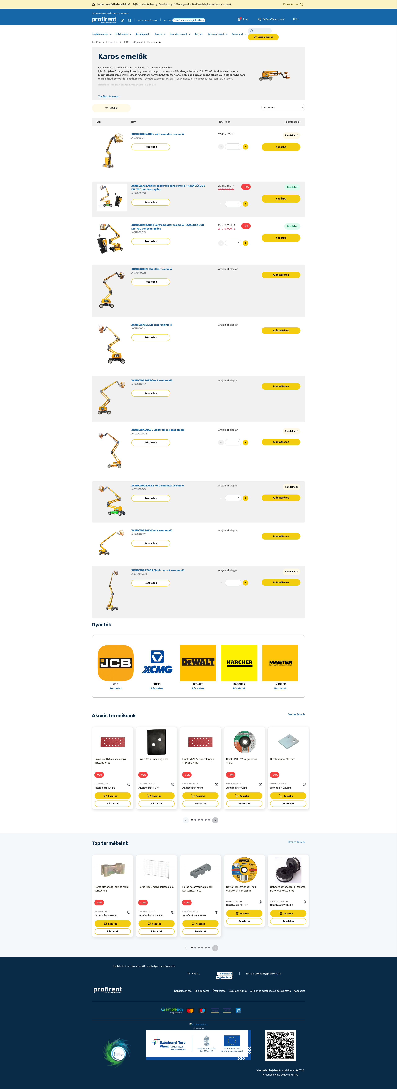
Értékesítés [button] (122, 34)
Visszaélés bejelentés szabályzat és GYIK (280, 1070)
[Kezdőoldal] (108, 990)
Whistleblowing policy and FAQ (280, 1074)
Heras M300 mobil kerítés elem (156, 886)
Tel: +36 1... (193, 973)
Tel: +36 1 (168, 20)
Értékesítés (112, 42)
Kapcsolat (299, 990)
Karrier (199, 34)
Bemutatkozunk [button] (178, 34)
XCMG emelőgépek (132, 42)
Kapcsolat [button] (237, 34)
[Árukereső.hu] (198, 1024)
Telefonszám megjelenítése (189, 20)
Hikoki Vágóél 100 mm (282, 759)
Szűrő (113, 107)
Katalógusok (142, 34)
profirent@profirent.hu (147, 20)
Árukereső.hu (198, 1028)
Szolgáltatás (202, 990)
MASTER (280, 684)
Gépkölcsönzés (183, 990)
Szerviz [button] (158, 34)
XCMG (157, 684)
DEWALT (198, 684)
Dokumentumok (238, 990)
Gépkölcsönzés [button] (100, 34)
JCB (115, 684)
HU (295, 19)
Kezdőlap (96, 42)
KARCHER (239, 684)
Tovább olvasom (108, 96)
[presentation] (215, 820)
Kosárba (281, 146)
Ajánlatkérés (265, 37)
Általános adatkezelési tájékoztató (270, 990)
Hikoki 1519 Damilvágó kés (153, 759)
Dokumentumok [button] (216, 34)
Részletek (151, 146)
